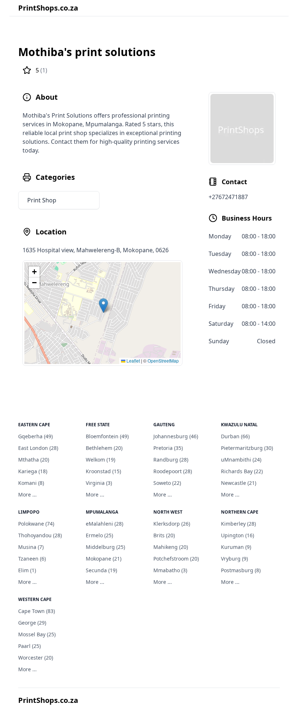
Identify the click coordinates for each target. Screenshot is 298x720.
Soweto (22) (167, 482)
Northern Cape (239, 512)
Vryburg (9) (234, 558)
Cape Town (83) (36, 611)
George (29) (32, 622)
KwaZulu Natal (239, 425)
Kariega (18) (32, 471)
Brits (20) (164, 535)
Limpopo (29, 512)
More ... (27, 494)
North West (167, 512)
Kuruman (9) (236, 546)
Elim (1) (27, 570)
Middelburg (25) (105, 546)
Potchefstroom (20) (176, 558)
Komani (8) (31, 482)
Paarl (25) (29, 645)
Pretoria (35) (168, 447)
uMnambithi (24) (241, 459)
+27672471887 (228, 197)
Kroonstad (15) (103, 471)
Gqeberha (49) (35, 436)
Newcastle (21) (238, 482)
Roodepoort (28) (172, 471)
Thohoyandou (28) (40, 535)
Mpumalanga (102, 512)
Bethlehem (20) (104, 447)
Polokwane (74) (36, 523)
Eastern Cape (34, 425)
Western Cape (35, 599)
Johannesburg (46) (175, 436)
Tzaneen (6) (32, 558)
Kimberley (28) (238, 523)
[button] (103, 305)
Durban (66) (235, 436)
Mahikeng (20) (170, 546)
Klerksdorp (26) (171, 523)
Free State (98, 425)
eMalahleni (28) (104, 523)
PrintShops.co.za (48, 8)
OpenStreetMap (163, 360)
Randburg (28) (170, 459)
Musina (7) (31, 546)
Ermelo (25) (99, 535)
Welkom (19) (100, 459)
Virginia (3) (99, 482)
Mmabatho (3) (170, 570)
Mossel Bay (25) (37, 634)
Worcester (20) (35, 657)
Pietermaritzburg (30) (247, 447)
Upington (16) (237, 535)
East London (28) (38, 447)
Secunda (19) (101, 570)
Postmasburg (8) (241, 570)
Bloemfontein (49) (107, 436)
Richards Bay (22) (242, 471)
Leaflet (132, 360)
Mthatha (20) (33, 459)
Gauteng (164, 425)
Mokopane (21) (103, 558)
